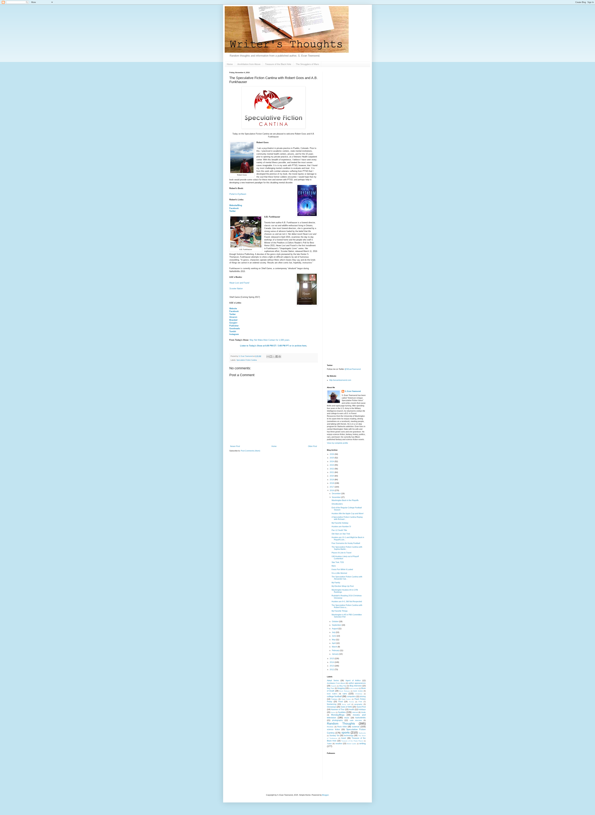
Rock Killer (342, 727)
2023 (332, 465)
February (336, 650)
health (351, 709)
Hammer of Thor (337, 709)
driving (363, 696)
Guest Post (361, 707)
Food (340, 702)
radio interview (356, 720)
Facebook (234, 208)
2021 (332, 472)
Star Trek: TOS (338, 562)
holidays (362, 709)
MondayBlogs (337, 715)
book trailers (332, 694)
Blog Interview (356, 686)
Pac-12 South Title (339, 530)
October (335, 621)
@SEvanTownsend (353, 369)
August (335, 629)
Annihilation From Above (336, 683)
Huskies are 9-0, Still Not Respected (347, 601)
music (346, 718)
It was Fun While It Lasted (342, 569)
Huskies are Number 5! (341, 526)
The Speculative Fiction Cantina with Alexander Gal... (347, 578)
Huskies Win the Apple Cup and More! (348, 513)
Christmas (358, 694)
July (334, 632)
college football (334, 696)
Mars (334, 566)
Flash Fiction (346, 699)
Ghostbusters (337, 504)
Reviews (330, 727)
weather (338, 744)
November (336, 497)
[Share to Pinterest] (279, 356)
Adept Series (333, 680)
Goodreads (234, 328)
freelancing (331, 704)
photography (337, 720)
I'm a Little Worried (339, 573)
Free (360, 702)
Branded (233, 320)
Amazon (233, 317)
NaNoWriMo (360, 718)
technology (348, 735)
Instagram (234, 334)
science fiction (333, 729)
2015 (332, 658)
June (334, 636)
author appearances (357, 683)
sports (346, 732)
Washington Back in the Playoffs (345, 500)
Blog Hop (342, 686)
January (335, 654)
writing (362, 743)
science (355, 726)
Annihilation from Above (248, 64)
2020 (332, 476)
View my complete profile (337, 443)
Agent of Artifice (353, 680)
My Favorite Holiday (340, 523)
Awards (333, 686)
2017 (332, 487)
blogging (341, 688)
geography (358, 704)
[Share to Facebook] (276, 356)
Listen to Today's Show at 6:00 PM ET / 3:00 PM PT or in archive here (273, 346)
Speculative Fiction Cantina (246, 360)
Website (233, 308)
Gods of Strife (346, 707)
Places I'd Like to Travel (341, 553)
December (336, 493)
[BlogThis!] (270, 356)
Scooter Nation (236, 288)
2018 (332, 483)
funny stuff (346, 704)
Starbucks (362, 733)
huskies (342, 712)
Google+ (233, 323)
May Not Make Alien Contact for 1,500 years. (270, 340)
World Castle (351, 744)
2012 (332, 669)
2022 (332, 469)
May (334, 640)
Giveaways (331, 707)
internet (355, 712)
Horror (333, 712)
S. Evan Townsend (353, 391)
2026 (332, 454)
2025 (332, 458)
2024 (332, 461)
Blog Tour (330, 688)
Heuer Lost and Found (239, 283)
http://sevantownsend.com (340, 380)
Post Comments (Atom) (250, 451)
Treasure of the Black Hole (278, 64)
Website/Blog (235, 205)
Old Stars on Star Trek (341, 534)
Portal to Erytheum (237, 194)
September (337, 625)
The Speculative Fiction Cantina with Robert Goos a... (347, 606)
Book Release (344, 691)
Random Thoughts (341, 723)
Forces (351, 702)
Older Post (312, 446)
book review (358, 691)
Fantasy (334, 699)
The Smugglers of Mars (307, 64)
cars (345, 693)
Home (230, 64)
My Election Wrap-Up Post (343, 586)
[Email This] (267, 356)
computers (351, 696)
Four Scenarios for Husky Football (346, 543)
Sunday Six (334, 735)
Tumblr (232, 331)
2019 (332, 480)
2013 (332, 666)
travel (343, 738)
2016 (332, 490)
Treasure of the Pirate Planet (352, 741)
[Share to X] (273, 356)
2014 (332, 662)
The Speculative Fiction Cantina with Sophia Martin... (347, 548)
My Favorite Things (340, 611)
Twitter (232, 211)
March (335, 647)
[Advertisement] (346, 118)
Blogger (325, 795)
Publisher (234, 326)
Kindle (363, 712)
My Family (336, 583)
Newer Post (235, 446)
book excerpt (353, 688)
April (334, 643)
